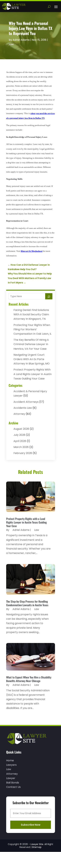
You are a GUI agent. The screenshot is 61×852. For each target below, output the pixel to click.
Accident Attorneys (26, 402)
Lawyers (11, 765)
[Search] (49, 296)
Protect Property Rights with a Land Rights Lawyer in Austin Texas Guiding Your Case (33, 374)
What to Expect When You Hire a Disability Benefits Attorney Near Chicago (28, 679)
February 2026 (23, 453)
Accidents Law (23, 408)
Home (10, 760)
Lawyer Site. (37, 844)
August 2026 (21, 429)
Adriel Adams (21, 40)
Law (11, 44)
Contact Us (13, 787)
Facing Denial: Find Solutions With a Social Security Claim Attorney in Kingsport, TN (31, 314)
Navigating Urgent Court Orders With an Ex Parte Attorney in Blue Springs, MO (32, 359)
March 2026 (21, 447)
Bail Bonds (12, 782)
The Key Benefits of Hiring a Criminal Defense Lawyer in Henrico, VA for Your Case (31, 344)
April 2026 (20, 441)
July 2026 (19, 435)
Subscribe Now (30, 825)
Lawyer (10, 778)
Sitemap (36, 847)
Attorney (19, 414)
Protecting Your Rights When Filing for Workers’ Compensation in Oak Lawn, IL (32, 329)
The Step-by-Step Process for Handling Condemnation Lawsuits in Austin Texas (27, 603)
